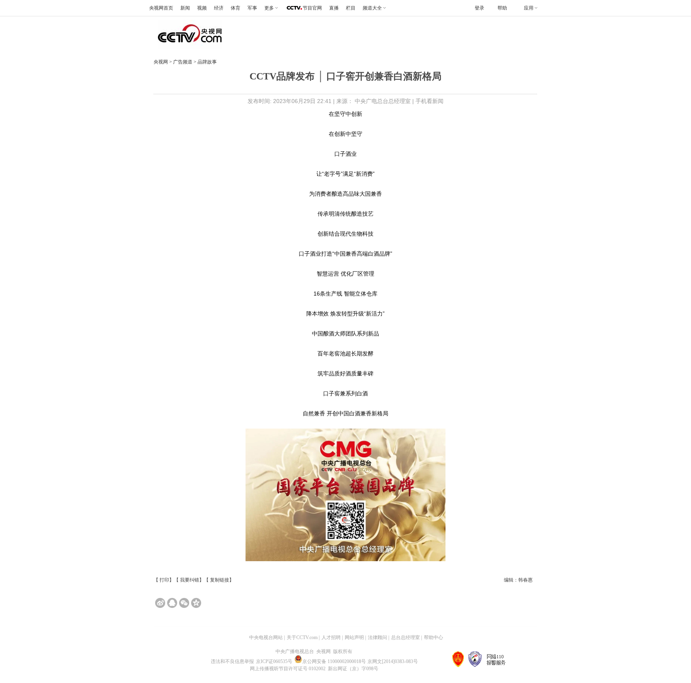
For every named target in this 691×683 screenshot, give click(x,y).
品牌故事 (206, 62)
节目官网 (312, 8)
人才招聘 (331, 637)
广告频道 (183, 62)
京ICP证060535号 (274, 661)
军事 (252, 8)
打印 (164, 580)
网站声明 (354, 637)
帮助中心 (433, 637)
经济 (219, 8)
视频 (202, 8)
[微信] (184, 603)
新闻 (185, 8)
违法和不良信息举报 (232, 661)
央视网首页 (161, 8)
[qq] (172, 603)
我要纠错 (189, 580)
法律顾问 (377, 637)
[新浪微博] (160, 603)
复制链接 (219, 580)
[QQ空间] (196, 603)
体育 (235, 8)
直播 (334, 8)
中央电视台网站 (266, 637)
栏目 (350, 8)
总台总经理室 (405, 637)
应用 (528, 8)
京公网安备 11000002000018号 (334, 661)
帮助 (502, 8)
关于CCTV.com (302, 637)
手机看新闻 (429, 101)
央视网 (161, 62)
